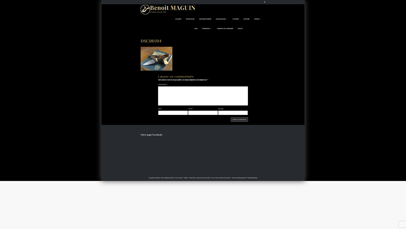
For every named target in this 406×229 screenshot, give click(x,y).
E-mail (190, 109)
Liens (196, 28)
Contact (240, 28)
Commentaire (163, 84)
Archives (257, 19)
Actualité (178, 19)
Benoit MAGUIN (173, 7)
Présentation (190, 19)
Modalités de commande (225, 28)
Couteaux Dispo (221, 19)
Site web (221, 109)
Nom (160, 109)
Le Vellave (235, 19)
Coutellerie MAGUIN (205, 19)
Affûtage (246, 19)
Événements (206, 28)
